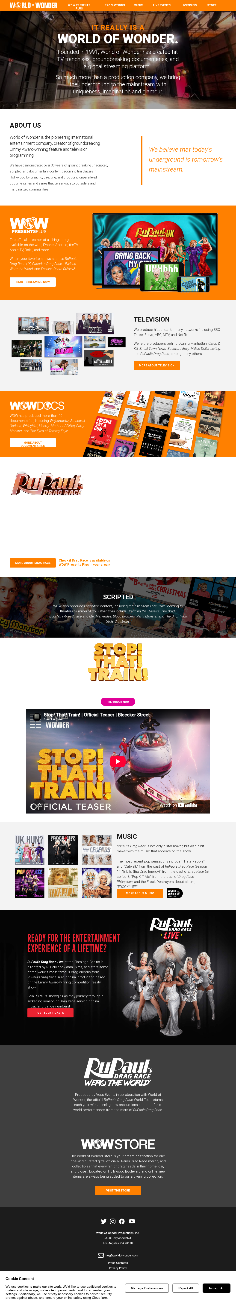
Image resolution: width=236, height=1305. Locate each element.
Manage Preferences (147, 1288)
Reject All (185, 1288)
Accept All (216, 1288)
